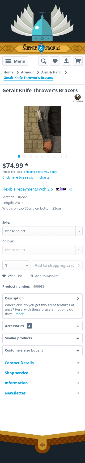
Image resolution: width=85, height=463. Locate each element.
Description (14, 298)
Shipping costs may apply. (41, 172)
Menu (19, 61)
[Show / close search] (43, 61)
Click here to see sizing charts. (26, 177)
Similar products (18, 338)
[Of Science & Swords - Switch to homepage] (42, 48)
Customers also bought (24, 350)
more (19, 314)
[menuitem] (15, 61)
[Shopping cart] (78, 61)
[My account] (66, 61)
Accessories (17, 326)
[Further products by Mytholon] (78, 98)
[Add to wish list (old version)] (55, 61)
